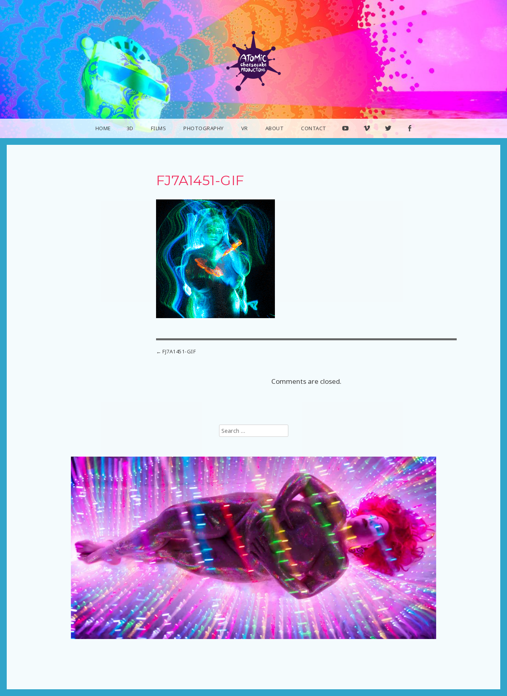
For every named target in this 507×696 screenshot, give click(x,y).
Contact (313, 128)
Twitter (388, 137)
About (274, 128)
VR (244, 128)
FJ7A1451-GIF (179, 351)
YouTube (345, 137)
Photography (203, 128)
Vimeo (367, 137)
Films (158, 128)
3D (130, 128)
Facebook (410, 137)
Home (103, 128)
